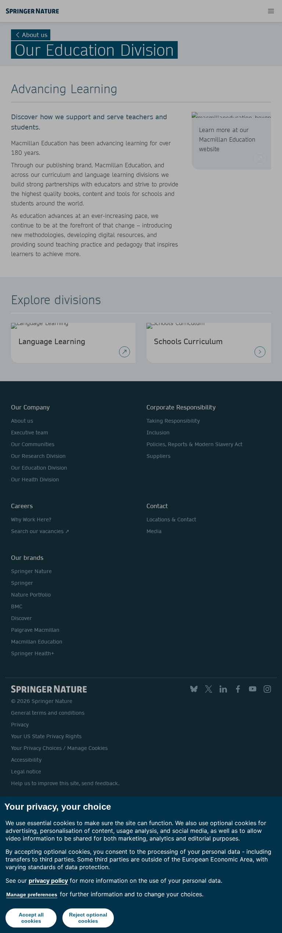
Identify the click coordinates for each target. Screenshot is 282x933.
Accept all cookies (31, 918)
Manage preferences (31, 894)
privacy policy (48, 880)
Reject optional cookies (88, 918)
